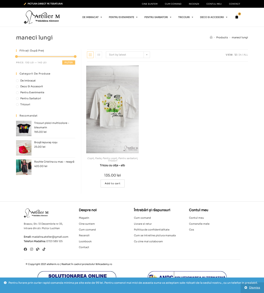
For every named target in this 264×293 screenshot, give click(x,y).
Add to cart (112, 183)
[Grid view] (90, 54)
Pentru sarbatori (156, 17)
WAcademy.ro (103, 264)
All (246, 54)
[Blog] (37, 249)
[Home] (211, 37)
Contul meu (214, 4)
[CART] (237, 17)
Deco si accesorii (212, 17)
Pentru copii (109, 158)
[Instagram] (31, 249)
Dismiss (254, 287)
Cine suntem (150, 4)
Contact (234, 4)
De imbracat (90, 17)
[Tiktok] (44, 249)
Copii (90, 158)
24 (240, 54)
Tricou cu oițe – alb (112, 165)
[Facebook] (25, 249)
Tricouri (184, 17)
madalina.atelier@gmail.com (50, 236)
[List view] (98, 54)
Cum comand (173, 4)
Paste (98, 158)
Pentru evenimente (121, 17)
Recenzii (194, 4)
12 (235, 54)
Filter (69, 62)
